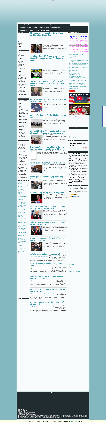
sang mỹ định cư (80, 171)
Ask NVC (31, 30)
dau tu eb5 (85, 157)
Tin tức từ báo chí (22, 77)
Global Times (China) (22, 202)
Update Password (22, 90)
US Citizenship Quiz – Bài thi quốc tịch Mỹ (77, 84)
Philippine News (21, 216)
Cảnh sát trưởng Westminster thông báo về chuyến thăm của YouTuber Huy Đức (47, 132)
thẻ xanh (82, 173)
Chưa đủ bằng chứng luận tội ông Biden (47, 193)
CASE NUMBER (22, 27)
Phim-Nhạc (21, 65)
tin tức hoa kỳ (77, 174)
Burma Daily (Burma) (22, 190)
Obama (79, 170)
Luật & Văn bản (22, 148)
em (80, 162)
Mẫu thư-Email (22, 151)
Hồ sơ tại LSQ (22, 142)
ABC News (20, 182)
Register (20, 46)
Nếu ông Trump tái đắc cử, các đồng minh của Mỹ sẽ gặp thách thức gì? (48, 207)
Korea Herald (20, 208)
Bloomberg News (21, 187)
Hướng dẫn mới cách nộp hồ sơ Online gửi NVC (78, 63)
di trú (75, 158)
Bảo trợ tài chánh (22, 167)
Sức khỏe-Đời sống (23, 81)
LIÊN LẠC (37, 30)
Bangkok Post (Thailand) (23, 185)
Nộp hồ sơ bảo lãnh (23, 155)
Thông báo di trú (22, 171)
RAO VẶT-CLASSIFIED (45, 30)
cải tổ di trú (79, 157)
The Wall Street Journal (22, 239)
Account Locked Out (23, 87)
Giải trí (20, 67)
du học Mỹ (72, 162)
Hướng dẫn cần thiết (23, 177)
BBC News (20, 186)
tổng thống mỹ (83, 174)
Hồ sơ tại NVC (22, 144)
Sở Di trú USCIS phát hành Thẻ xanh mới (77, 74)
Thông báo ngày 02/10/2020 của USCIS (76, 54)
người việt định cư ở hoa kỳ (76, 168)
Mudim (26, 421)
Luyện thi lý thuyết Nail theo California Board (77, 86)
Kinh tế (20, 58)
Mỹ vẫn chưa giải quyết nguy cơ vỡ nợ (46, 254)
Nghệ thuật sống (22, 78)
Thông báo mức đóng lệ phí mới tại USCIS (77, 79)
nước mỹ (74, 170)
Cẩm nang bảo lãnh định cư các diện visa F (77, 83)
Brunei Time (20, 189)
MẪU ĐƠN (35, 27)
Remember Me (23, 41)
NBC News (20, 213)
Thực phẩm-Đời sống (23, 83)
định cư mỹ (73, 183)
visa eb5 (72, 177)
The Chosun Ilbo (21, 229)
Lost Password (22, 48)
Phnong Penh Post (21, 218)
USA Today (20, 246)
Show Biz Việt (22, 68)
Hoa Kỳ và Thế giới (23, 57)
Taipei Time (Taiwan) (22, 228)
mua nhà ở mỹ (80, 166)
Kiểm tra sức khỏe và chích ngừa (75, 58)
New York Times (21, 215)
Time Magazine (21, 244)
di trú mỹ (76, 160)
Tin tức (20, 52)
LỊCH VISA (29, 27)
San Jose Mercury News (23, 223)
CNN (19, 193)
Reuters (19, 219)
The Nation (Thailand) (22, 232)
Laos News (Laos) (21, 211)
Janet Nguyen (75, 165)
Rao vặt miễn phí (72, 140)
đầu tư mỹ (81, 181)
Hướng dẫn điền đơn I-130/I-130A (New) (78, 77)
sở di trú (78, 173)
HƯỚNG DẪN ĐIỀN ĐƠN (55, 27)
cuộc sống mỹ (76, 155)
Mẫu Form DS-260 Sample (74, 73)
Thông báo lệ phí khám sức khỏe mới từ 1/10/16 (78, 80)
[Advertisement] (43, 11)
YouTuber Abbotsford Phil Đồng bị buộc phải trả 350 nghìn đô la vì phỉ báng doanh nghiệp (48, 83)
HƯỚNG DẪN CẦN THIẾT (44, 27)
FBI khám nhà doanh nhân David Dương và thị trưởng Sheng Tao (47, 34)
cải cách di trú (74, 157)
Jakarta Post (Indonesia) (23, 203)
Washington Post (21, 248)
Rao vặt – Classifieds (23, 85)
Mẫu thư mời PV (22, 150)
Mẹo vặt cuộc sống (22, 84)
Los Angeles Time (21, 209)
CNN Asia (20, 195)
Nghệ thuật (21, 59)
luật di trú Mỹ (73, 166)
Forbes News (20, 199)
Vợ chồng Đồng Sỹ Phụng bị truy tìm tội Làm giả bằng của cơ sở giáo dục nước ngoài (47, 58)
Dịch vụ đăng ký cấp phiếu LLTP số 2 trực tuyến (23, 102)
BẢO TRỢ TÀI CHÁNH (23, 30)
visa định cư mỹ (80, 177)
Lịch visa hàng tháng (23, 173)
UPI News (20, 245)
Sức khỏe (21, 62)
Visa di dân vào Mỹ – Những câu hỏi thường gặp (77, 176)
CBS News (20, 192)
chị (80, 153)
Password (20, 37)
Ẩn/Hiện (77, 421)
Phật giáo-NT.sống (22, 80)
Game (21, 72)
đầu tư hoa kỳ (75, 181)
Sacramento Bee (21, 221)
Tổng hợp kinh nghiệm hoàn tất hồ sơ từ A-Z (77, 81)
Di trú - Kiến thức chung (80, 158)
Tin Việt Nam (21, 55)
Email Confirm (22, 88)
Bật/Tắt (72, 421)
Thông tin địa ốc (22, 75)
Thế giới (21, 70)
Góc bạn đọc (21, 64)
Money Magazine (21, 212)
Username (20, 34)
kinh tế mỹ (81, 165)
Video (20, 71)
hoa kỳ (70, 165)
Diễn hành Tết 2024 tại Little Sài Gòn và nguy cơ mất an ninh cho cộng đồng (47, 148)
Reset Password (22, 93)
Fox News (20, 200)
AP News (20, 183)
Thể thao (21, 61)
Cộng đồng (21, 54)
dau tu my (71, 158)
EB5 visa (77, 162)
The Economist (21, 231)
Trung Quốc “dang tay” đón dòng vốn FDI (48, 163)
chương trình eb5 (74, 153)
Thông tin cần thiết (22, 160)
